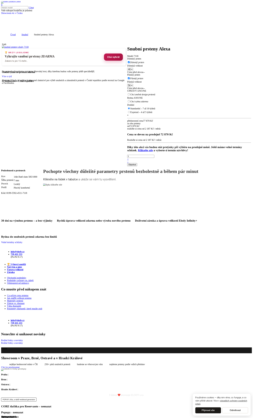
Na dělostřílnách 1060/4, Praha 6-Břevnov (28, 374)
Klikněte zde (145, 150)
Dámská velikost (135, 65)
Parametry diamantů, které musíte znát (24, 308)
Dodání (130, 105)
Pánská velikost (134, 82)
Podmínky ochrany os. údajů (20, 280)
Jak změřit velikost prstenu (19, 298)
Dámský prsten (134, 58)
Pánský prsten (133, 75)
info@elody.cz (17, 251)
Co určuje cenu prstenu (17, 295)
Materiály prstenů (15, 300)
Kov (3, 176)
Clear (31, 7)
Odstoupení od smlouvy (18, 283)
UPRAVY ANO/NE (136, 91)
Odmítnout (235, 410)
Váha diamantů (14, 306)
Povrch (4, 183)
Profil (3, 187)
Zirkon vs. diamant (15, 303)
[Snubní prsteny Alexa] (15, 47)
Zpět (4, 44)
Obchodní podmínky (16, 278)
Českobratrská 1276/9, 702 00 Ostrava (28, 384)
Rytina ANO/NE (135, 98)
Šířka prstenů (7, 180)
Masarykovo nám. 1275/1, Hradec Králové (38, 389)
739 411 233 (16, 254)
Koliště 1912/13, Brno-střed (21, 379)
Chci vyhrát (113, 57)
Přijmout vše (208, 410)
